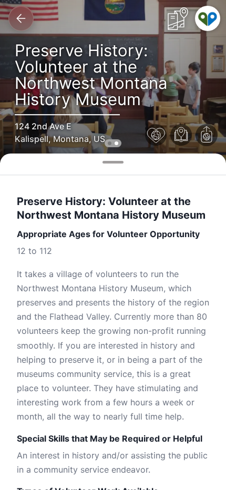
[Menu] (207, 18)
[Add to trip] (181, 135)
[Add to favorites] (156, 135)
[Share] (207, 135)
